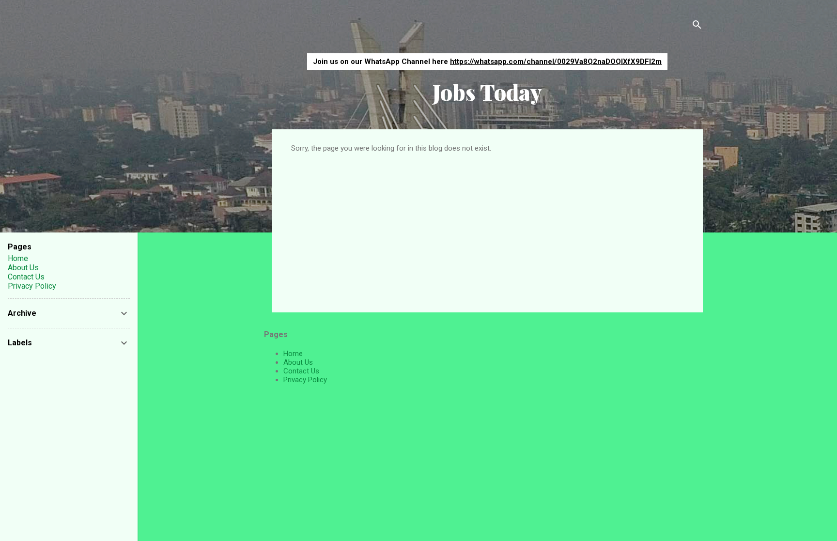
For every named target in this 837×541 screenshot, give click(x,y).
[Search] (697, 26)
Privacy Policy (305, 379)
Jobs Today (487, 91)
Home (293, 353)
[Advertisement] (487, 225)
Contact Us (301, 371)
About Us (298, 362)
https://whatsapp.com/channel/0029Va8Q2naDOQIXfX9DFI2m (556, 61)
